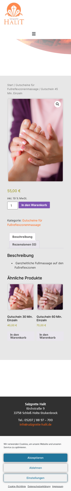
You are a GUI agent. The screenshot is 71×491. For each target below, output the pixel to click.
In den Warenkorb (34, 205)
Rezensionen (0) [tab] (24, 244)
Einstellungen (35, 478)
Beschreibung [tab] (22, 237)
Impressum (57, 486)
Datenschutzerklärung (39, 486)
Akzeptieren (35, 457)
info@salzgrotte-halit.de (36, 424)
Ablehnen (35, 468)
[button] (34, 33)
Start (10, 85)
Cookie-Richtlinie (17, 486)
